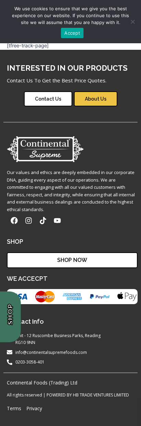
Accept (72, 33)
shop (10, 314)
